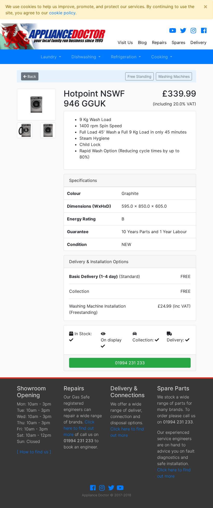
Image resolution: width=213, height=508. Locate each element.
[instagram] (193, 30)
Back (31, 76)
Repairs (159, 42)
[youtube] (173, 30)
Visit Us (125, 42)
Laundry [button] (49, 56)
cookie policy (62, 12)
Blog (142, 42)
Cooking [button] (160, 56)
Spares (178, 42)
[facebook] (204, 30)
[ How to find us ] (34, 451)
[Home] (56, 36)
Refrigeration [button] (124, 56)
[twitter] (183, 30)
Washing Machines (174, 76)
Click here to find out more (79, 428)
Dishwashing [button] (84, 56)
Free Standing (139, 76)
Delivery (198, 42)
